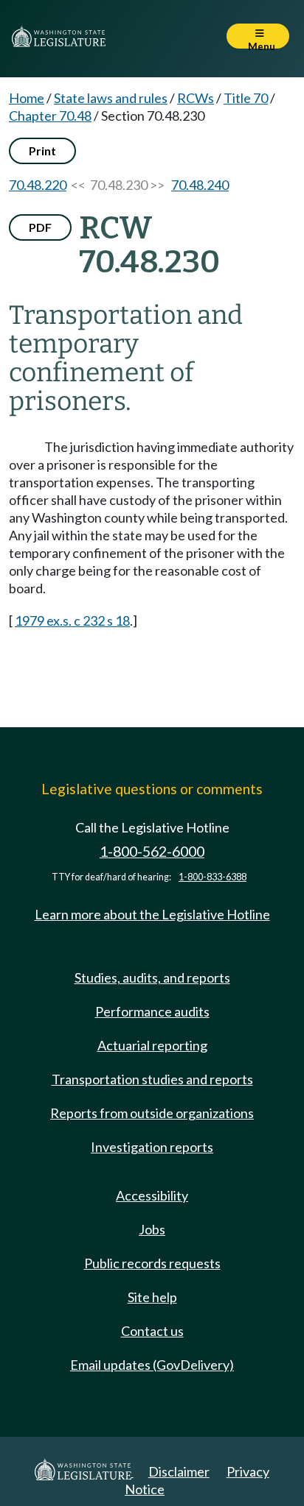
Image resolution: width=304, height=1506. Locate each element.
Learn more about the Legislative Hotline (152, 914)
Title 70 (246, 98)
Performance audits (152, 1011)
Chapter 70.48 (50, 115)
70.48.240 (200, 185)
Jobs (152, 1229)
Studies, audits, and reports (152, 977)
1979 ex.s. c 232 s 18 (72, 620)
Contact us (152, 1331)
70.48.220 (37, 185)
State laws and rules (110, 98)
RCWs (195, 98)
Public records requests (152, 1263)
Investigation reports (152, 1147)
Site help (152, 1297)
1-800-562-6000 (152, 851)
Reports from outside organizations (152, 1113)
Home (26, 98)
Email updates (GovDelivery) (152, 1365)
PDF (40, 227)
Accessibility (152, 1195)
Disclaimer (179, 1471)
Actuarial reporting (152, 1045)
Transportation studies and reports (152, 1079)
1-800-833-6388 (212, 877)
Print (42, 151)
